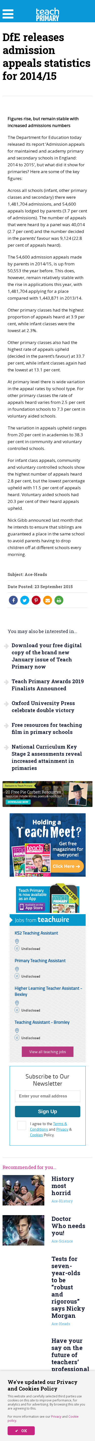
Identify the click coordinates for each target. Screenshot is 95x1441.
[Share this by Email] (47, 600)
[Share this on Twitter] (25, 600)
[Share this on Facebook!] (13, 600)
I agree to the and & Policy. (51, 1129)
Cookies (36, 1135)
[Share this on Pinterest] (36, 600)
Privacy (56, 1416)
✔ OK (21, 1430)
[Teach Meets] (48, 875)
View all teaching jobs (47, 1051)
